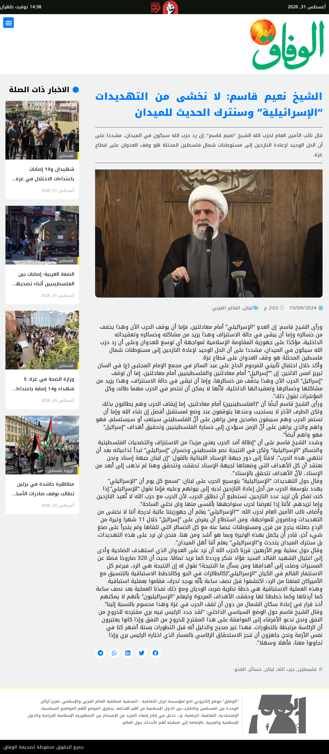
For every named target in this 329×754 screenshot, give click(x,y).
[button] (8, 22)
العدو (240, 669)
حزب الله (286, 669)
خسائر (255, 669)
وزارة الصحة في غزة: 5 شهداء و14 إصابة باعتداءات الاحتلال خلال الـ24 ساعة (43, 389)
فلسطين (307, 669)
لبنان (248, 307)
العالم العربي (226, 307)
